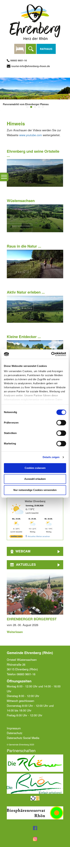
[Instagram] (35, 838)
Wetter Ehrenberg (35, 501)
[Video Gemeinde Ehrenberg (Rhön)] (35, 173)
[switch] (61, 422)
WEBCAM (22, 551)
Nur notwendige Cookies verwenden (35, 490)
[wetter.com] (16, 537)
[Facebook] (35, 828)
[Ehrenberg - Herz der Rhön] (35, 21)
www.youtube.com (30, 135)
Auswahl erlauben (35, 478)
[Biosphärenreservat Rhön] (35, 812)
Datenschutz (14, 733)
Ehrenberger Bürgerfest (32, 618)
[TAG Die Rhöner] (35, 763)
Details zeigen (51, 457)
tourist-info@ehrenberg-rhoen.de (30, 66)
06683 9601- (24, 674)
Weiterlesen (15, 632)
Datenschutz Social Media (23, 738)
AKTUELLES (26, 564)
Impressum (14, 728)
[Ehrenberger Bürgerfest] (35, 594)
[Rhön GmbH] (35, 783)
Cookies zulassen (35, 467)
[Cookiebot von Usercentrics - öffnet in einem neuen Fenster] (51, 354)
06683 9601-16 (18, 60)
